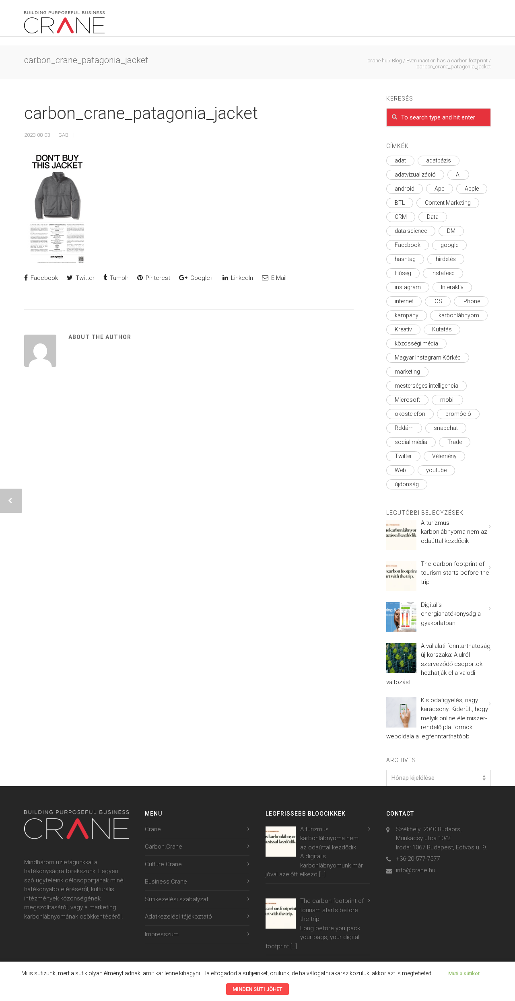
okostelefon (410, 414)
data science (411, 231)
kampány (406, 315)
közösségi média (416, 343)
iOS (437, 301)
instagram (408, 287)
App (440, 188)
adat (400, 160)
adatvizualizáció (415, 174)
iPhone (471, 301)
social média (411, 442)
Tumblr (118, 278)
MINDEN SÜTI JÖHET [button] (257, 989)
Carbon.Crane (163, 846)
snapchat (446, 428)
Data (433, 217)
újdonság (407, 484)
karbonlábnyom (459, 315)
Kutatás (442, 329)
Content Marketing (448, 202)
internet (404, 301)
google (449, 245)
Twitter (84, 278)
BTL (400, 202)
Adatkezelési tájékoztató (178, 916)
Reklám (404, 428)
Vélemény (444, 456)
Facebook (43, 278)
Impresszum (162, 934)
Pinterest (157, 278)
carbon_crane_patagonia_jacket (141, 113)
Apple (472, 188)
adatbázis (438, 160)
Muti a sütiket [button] (464, 973)
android (404, 188)
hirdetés (446, 259)
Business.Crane (166, 881)
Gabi (64, 135)
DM (451, 231)
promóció (458, 414)
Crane (153, 829)
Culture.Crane (163, 864)
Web (400, 470)
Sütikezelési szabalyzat (176, 899)
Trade (454, 442)
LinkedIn (241, 278)
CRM (401, 217)
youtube (436, 470)
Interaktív (452, 287)
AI (458, 174)
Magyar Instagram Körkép (428, 357)
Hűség (403, 273)
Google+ (201, 278)
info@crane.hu (415, 870)
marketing (407, 371)
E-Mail (278, 278)
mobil (447, 400)
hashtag (405, 259)
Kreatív (403, 329)
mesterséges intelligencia (426, 385)
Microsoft (407, 400)
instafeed (443, 273)
